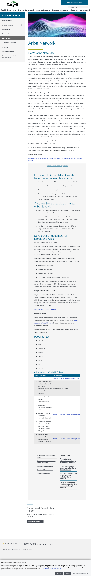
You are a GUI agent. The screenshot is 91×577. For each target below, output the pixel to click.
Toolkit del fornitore (8, 10)
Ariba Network (6, 38)
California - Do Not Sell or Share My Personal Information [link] (41, 544)
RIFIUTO (67, 573)
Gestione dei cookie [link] (30, 543)
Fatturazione (6, 29)
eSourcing (5, 47)
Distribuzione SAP (8, 51)
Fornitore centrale (74, 3)
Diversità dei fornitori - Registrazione (9, 56)
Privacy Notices (11, 543)
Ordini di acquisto (8, 25)
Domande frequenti (43, 10)
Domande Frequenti (9, 42)
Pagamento (6, 34)
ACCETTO (59, 573)
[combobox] (78, 7)
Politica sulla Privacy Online (52, 568)
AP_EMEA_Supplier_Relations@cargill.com (66, 414)
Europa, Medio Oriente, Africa (57, 166)
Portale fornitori (7, 20)
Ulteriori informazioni (35, 521)
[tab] (57, 166)
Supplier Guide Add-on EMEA (45, 309)
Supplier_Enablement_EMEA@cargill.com (66, 378)
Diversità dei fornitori (26, 10)
